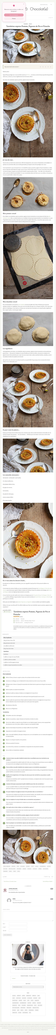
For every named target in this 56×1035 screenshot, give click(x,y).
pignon (24, 868)
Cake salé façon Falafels (47, 881)
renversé (5, 871)
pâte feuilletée (21, 304)
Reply (52, 888)
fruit (32, 866)
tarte (14, 871)
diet (39, 998)
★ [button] (40, 67)
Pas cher (5, 868)
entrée (20, 1000)
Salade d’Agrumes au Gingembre (25, 602)
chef (14, 998)
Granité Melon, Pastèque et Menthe (42, 597)
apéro (23, 995)
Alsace (14, 995)
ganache (37, 1000)
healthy (39, 1002)
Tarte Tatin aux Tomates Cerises (10, 881)
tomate (36, 1010)
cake (18, 866)
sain (18, 1010)
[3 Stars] (16, 616)
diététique (15, 1000)
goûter (48, 866)
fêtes (32, 1000)
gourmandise (43, 866)
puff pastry (45, 868)
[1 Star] (14, 616)
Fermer (14, 18)
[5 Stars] (18, 616)
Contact (13, 978)
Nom (4, 923)
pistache (29, 868)
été (30, 1012)
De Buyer (24, 998)
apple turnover (7, 866)
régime (14, 1010)
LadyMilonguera (13, 888)
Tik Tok (28, 74)
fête (28, 1000)
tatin (19, 871)
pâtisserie (19, 868)
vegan (19, 1012)
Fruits (30, 23)
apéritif (19, 995)
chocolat (18, 998)
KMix (19, 1005)
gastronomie (16, 1002)
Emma (5, 876)
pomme (40, 868)
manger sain (30, 1005)
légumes (24, 1005)
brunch (34, 995)
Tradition (15, 1012)
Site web (4, 930)
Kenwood (15, 1005)
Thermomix (31, 1010)
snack (10, 871)
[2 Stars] (15, 616)
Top (28, 1032)
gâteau (36, 866)
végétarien (25, 1012)
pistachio (35, 868)
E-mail (4, 927)
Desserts (26, 23)
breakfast (28, 995)
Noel (35, 1005)
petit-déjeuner (16, 1007)
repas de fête (36, 1007)
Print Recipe (7, 611)
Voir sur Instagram (14, 15)
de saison (22, 866)
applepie (13, 866)
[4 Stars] (17, 616)
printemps (23, 1007)
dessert (28, 866)
